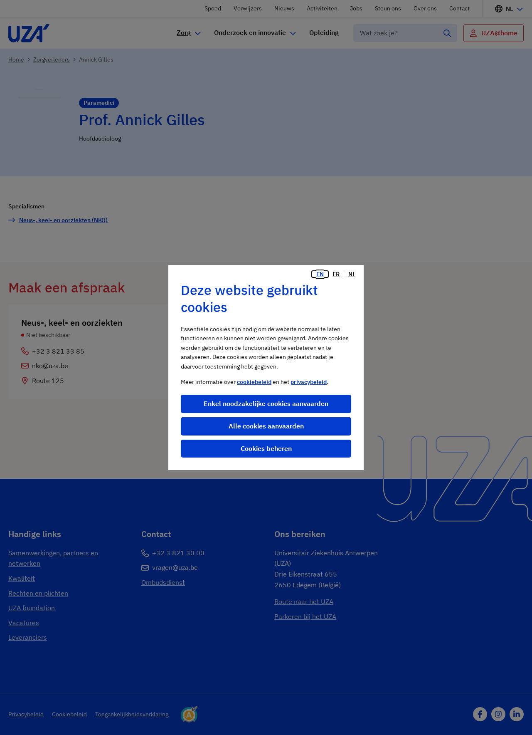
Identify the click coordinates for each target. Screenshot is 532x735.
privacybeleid (309, 382)
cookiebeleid (254, 382)
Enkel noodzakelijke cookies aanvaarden (266, 403)
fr (336, 274)
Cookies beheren (266, 448)
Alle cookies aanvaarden (266, 426)
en (320, 274)
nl (351, 274)
